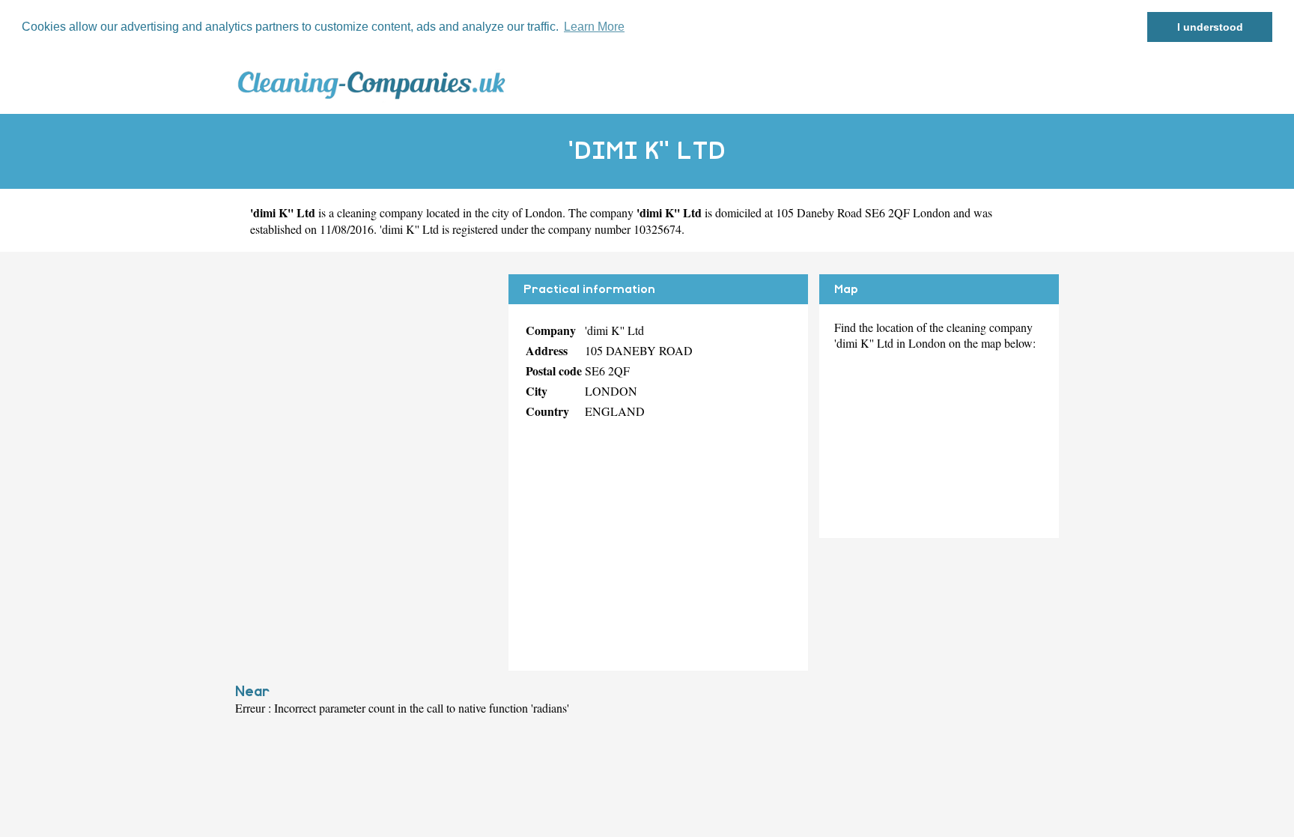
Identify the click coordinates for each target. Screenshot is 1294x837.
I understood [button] (1210, 27)
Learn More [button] (594, 26)
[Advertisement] (366, 379)
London (543, 212)
